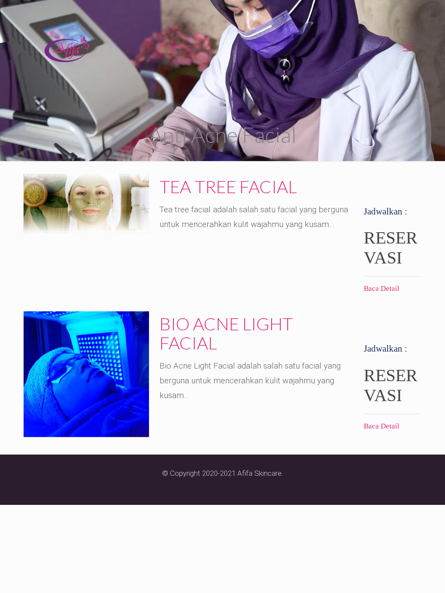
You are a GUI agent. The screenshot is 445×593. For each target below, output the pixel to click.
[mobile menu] (407, 48)
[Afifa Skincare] (67, 48)
